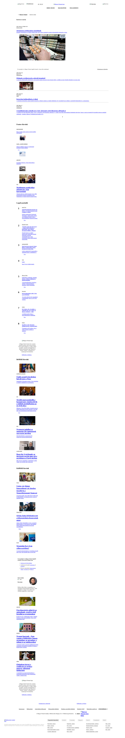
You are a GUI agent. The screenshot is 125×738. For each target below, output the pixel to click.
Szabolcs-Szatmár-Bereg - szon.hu (92, 731)
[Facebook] (22, 572)
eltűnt (17, 661)
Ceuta (17, 482)
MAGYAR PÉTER (62, 7)
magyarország (19, 129)
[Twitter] (27, 572)
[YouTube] (32, 572)
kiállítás (18, 633)
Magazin (80, 720)
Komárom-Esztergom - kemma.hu (92, 725)
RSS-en (31, 569)
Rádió (104, 720)
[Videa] (30, 572)
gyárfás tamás (19, 451)
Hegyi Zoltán (21, 577)
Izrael (17, 542)
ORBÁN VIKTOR (51, 7)
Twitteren (22, 566)
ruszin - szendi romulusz (22, 144)
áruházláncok (19, 107)
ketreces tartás (19, 27)
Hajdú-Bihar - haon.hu (71, 729)
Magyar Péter (24, 275)
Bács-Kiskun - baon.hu (51, 723)
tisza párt (24, 291)
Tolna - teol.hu (108, 723)
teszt (23, 259)
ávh (17, 396)
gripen (23, 307)
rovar (20, 579)
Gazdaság (72, 720)
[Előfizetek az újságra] (92, 4)
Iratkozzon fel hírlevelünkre (26, 563)
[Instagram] (25, 572)
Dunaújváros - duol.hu (71, 723)
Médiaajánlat (30, 709)
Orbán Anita (18, 512)
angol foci (24, 207)
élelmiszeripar (19, 75)
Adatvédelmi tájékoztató (40, 709)
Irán (17, 184)
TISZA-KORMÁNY (74, 7)
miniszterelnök (25, 244)
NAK (17, 96)
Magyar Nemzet (23, 14)
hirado (23, 322)
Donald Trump (25, 224)
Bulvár (88, 720)
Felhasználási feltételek (53, 709)
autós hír (18, 160)
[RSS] (35, 572)
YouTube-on (26, 569)
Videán (22, 569)
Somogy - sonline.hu (89, 729)
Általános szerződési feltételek (68, 709)
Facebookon (32, 565)
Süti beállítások (102, 709)
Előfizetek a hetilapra (27, 354)
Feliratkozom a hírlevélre (102, 69)
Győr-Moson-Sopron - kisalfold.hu (73, 727)
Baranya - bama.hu (51, 725)
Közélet (64, 720)
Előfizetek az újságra (81, 703)
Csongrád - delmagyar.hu (52, 731)
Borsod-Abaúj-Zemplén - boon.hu (53, 729)
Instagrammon (33, 568)
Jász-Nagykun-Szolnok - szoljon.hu (92, 723)
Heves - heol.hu (69, 731)
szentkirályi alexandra (20, 373)
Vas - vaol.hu (108, 725)
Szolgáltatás (96, 720)
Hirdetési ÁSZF (80, 709)
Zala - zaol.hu (108, 729)
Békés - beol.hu (50, 727)
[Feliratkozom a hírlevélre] (30, 4)
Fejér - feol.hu (69, 725)
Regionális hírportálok (53, 720)
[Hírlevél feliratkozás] (19, 572)
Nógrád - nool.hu (89, 727)
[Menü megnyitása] (105, 4)
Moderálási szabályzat (92, 709)
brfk (17, 426)
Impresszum (21, 709)
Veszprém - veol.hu (109, 727)
